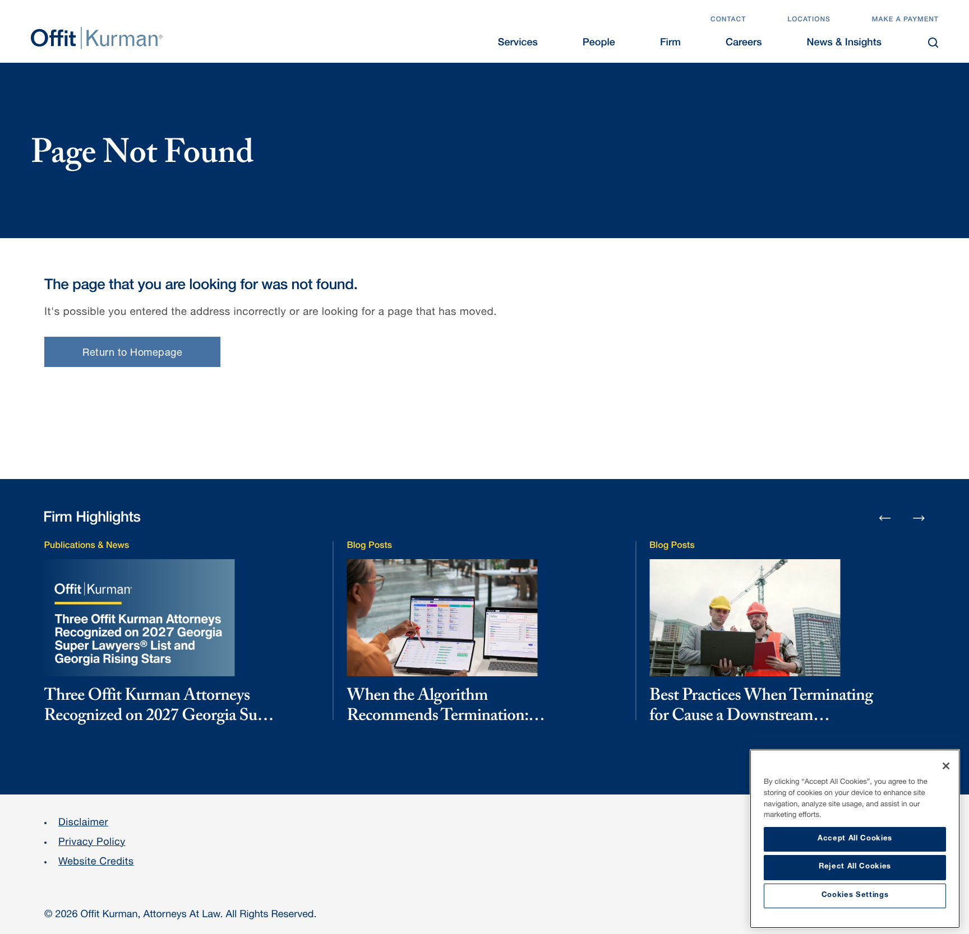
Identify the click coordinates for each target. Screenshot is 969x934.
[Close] (946, 766)
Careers (744, 44)
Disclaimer (83, 824)
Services (518, 44)
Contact (728, 20)
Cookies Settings (855, 895)
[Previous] (885, 519)
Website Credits (96, 863)
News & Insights (844, 44)
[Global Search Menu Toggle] (933, 42)
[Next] (919, 518)
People (599, 44)
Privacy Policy (92, 843)
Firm (670, 44)
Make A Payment (905, 20)
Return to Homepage (132, 353)
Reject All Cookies (855, 867)
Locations (808, 20)
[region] (855, 838)
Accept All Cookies (855, 839)
